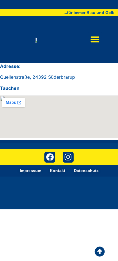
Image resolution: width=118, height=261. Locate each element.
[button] (95, 39)
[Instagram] (68, 157)
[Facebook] (49, 157)
